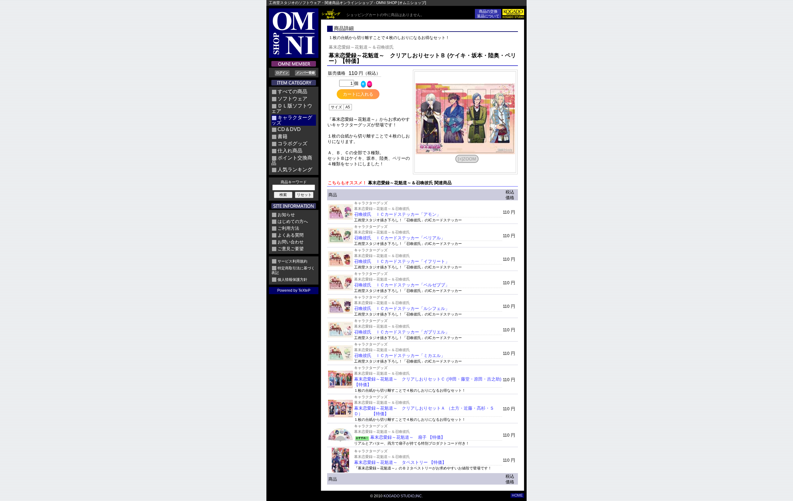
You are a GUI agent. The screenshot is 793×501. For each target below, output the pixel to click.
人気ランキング (295, 169)
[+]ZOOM (467, 158)
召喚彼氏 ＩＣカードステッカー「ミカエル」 (399, 355)
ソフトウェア (292, 98)
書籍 (282, 136)
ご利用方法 (288, 228)
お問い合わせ (291, 241)
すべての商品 (292, 91)
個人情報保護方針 (292, 279)
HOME (517, 495)
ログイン (282, 72)
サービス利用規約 (292, 261)
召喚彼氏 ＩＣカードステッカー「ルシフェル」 (401, 308)
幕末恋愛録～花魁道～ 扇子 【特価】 (407, 437)
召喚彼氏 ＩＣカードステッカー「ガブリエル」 (401, 331)
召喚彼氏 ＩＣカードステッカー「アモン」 (397, 214)
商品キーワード (294, 182)
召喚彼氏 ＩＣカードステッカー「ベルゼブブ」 (401, 284)
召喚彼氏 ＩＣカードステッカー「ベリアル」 (399, 237)
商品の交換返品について (488, 13)
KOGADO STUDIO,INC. (403, 496)
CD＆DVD (289, 129)
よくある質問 (291, 235)
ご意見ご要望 (291, 248)
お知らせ (286, 214)
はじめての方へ (293, 221)
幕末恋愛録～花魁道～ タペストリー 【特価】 (400, 462)
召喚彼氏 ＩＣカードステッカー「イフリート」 (401, 261)
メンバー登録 (305, 72)
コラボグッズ (292, 143)
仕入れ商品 (290, 150)
